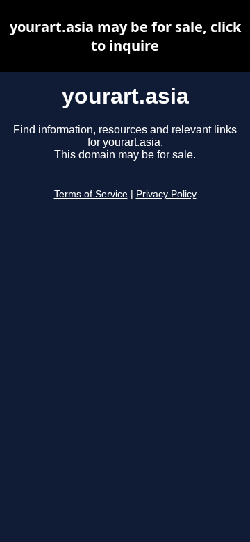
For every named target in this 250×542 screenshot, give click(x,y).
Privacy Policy (166, 194)
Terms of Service (91, 194)
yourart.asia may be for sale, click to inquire (125, 36)
